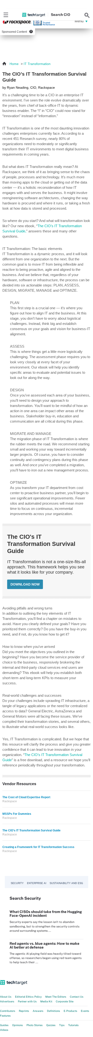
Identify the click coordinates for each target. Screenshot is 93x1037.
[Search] (87, 15)
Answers (38, 1010)
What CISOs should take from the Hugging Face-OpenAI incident (46, 913)
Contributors (7, 1010)
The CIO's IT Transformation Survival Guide (31, 830)
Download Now (25, 584)
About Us (5, 996)
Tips (62, 1025)
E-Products (70, 1010)
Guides (4, 1025)
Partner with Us (27, 1001)
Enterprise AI (36, 883)
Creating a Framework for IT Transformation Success (38, 847)
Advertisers (7, 1001)
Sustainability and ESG (66, 883)
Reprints (24, 1010)
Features (5, 1015)
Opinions (17, 1025)
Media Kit (46, 1001)
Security (17, 883)
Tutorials (73, 1025)
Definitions (53, 1010)
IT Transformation (37, 64)
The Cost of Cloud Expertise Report (26, 797)
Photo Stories (34, 1025)
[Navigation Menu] (6, 15)
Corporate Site (64, 1001)
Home (14, 64)
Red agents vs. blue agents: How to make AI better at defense (44, 945)
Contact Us (76, 996)
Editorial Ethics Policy (28, 996)
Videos (4, 1029)
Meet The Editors (55, 996)
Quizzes (51, 1025)
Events (85, 1010)
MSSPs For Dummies (16, 814)
